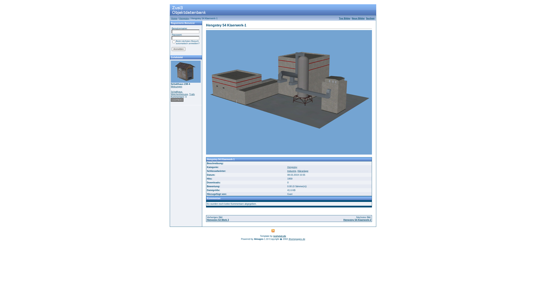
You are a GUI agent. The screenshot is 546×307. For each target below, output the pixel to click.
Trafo (192, 94)
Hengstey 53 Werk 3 (218, 220)
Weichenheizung (179, 94)
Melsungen (176, 86)
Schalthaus (176, 91)
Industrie (291, 171)
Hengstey (184, 18)
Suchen (370, 18)
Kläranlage (303, 171)
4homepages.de (297, 239)
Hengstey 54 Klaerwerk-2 (357, 220)
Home (174, 18)
